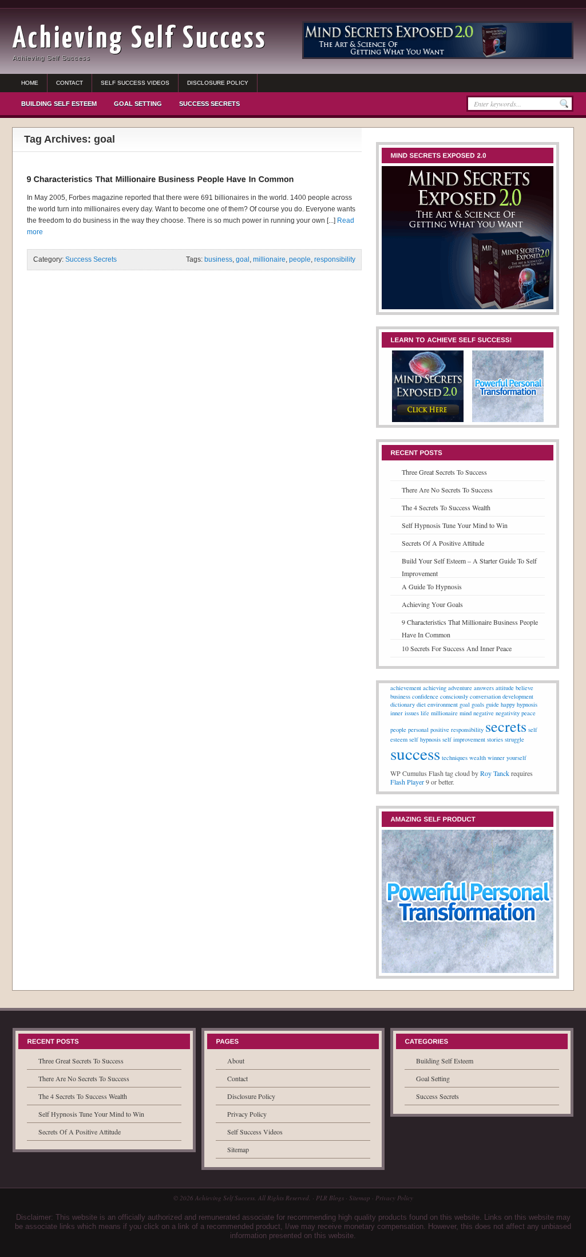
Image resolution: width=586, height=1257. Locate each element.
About (235, 1060)
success (415, 753)
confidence (425, 696)
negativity (508, 713)
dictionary (402, 704)
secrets (505, 726)
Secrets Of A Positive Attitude (443, 542)
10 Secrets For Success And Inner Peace (457, 648)
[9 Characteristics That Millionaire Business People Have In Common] (160, 178)
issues (412, 713)
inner (396, 713)
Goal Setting (138, 103)
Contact (69, 83)
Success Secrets (209, 103)
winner (496, 758)
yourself (516, 758)
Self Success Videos (135, 83)
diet (421, 704)
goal (243, 259)
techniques (455, 758)
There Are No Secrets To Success (447, 489)
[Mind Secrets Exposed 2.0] (467, 309)
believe (524, 688)
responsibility (334, 259)
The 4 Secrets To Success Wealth (446, 507)
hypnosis (527, 704)
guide (492, 704)
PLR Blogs (330, 1197)
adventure (460, 688)
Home (29, 83)
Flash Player (407, 781)
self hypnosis (425, 739)
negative (483, 713)
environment (442, 704)
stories (495, 739)
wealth (477, 758)
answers (484, 688)
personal (418, 730)
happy (508, 704)
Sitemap (238, 1149)
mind (466, 713)
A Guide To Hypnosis (432, 586)
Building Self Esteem (59, 103)
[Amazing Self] (508, 422)
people (300, 259)
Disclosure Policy (217, 83)
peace (528, 713)
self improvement (463, 739)
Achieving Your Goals (432, 604)
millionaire (269, 259)
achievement (405, 688)
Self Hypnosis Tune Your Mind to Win (455, 525)
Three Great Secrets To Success (444, 471)
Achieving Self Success (140, 39)
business (218, 259)
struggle (514, 739)
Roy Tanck (494, 773)
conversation (485, 696)
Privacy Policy (247, 1113)
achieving (434, 688)
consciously (454, 696)
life (425, 713)
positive (439, 730)
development (517, 696)
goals (478, 704)
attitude (505, 688)
